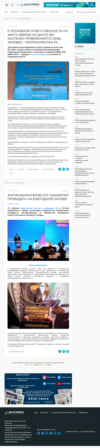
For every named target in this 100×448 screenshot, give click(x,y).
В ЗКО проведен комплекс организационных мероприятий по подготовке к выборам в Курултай (84, 171)
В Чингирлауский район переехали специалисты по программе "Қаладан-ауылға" (84, 111)
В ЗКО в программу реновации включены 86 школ (85, 181)
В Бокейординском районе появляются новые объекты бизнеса (84, 130)
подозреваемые (33, 169)
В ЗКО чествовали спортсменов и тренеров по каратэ (84, 204)
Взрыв (11, 169)
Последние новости (24, 18)
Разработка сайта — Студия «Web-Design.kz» (80, 431)
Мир (6, 12)
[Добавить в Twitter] (63, 169)
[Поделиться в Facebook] (60, 169)
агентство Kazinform (39, 54)
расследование (48, 169)
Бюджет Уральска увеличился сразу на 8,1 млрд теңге (85, 139)
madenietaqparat (40, 265)
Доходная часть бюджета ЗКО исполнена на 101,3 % (85, 148)
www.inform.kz (17, 104)
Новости (14, 18)
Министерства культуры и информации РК (39, 208)
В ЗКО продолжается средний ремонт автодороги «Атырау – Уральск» (85, 83)
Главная (7, 18)
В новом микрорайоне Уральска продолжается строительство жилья (83, 214)
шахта (11, 173)
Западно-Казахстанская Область (34, 12)
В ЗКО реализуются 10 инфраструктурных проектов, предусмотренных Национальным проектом (84, 192)
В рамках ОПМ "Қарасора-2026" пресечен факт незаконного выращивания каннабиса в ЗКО (85, 72)
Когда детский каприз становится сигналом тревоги (85, 101)
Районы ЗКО (54, 12)
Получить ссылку (13, 204)
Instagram (30, 365)
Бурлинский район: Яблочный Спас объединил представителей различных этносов (84, 61)
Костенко (21, 169)
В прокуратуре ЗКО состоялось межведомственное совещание (81, 158)
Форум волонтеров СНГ (16, 351)
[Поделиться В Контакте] (67, 169)
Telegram (42, 365)
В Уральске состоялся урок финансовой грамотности (84, 93)
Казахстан (14, 12)
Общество (21, 183)
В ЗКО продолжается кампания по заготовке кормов (85, 120)
